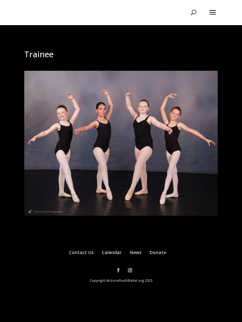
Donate (158, 252)
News (135, 252)
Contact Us (81, 252)
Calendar (112, 252)
